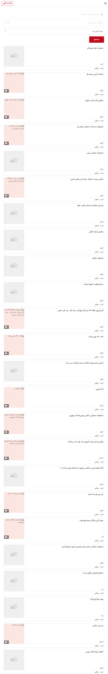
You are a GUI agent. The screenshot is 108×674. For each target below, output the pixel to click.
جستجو (96, 39)
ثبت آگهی (6, 3)
